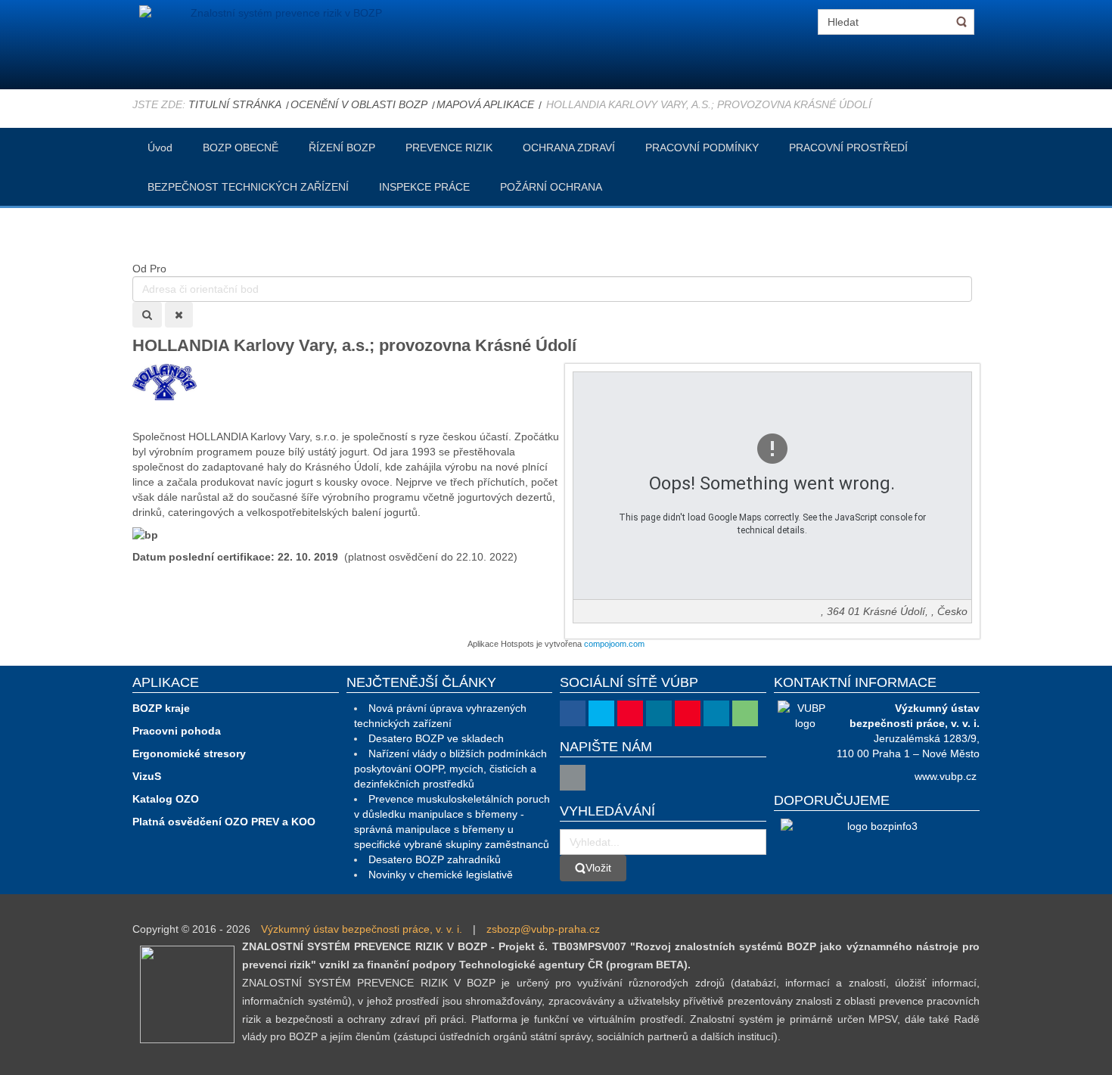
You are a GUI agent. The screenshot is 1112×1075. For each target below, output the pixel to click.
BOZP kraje (161, 708)
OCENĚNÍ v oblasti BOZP (358, 104)
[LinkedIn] (716, 713)
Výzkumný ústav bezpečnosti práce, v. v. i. (361, 929)
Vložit (598, 868)
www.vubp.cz (946, 776)
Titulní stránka (234, 104)
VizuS (146, 776)
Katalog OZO (165, 799)
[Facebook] (573, 713)
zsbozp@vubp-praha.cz (543, 929)
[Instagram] (659, 713)
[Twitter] (601, 713)
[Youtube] (630, 713)
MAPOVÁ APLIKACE (485, 104)
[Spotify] (745, 713)
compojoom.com (614, 643)
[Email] (573, 778)
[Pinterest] (688, 713)
